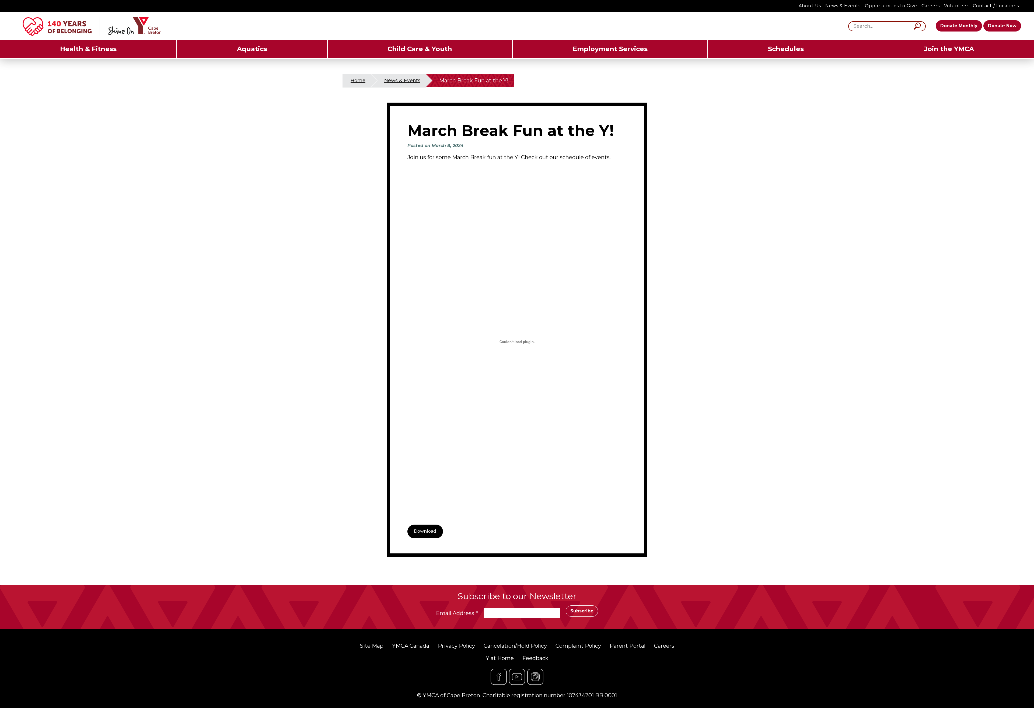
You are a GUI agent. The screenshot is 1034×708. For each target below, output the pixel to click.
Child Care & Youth (419, 49)
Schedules (786, 49)
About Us (810, 5)
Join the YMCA (949, 49)
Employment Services (610, 49)
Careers (930, 5)
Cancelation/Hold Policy (515, 646)
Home (358, 80)
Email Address (457, 613)
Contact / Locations (996, 5)
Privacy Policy (456, 646)
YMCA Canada (410, 646)
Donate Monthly (958, 25)
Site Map (371, 646)
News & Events (843, 5)
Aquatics (252, 49)
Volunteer (956, 5)
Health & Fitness (88, 49)
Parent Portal (627, 646)
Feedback (535, 658)
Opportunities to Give (891, 5)
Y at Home (500, 658)
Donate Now (1002, 25)
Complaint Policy (578, 646)
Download (425, 531)
